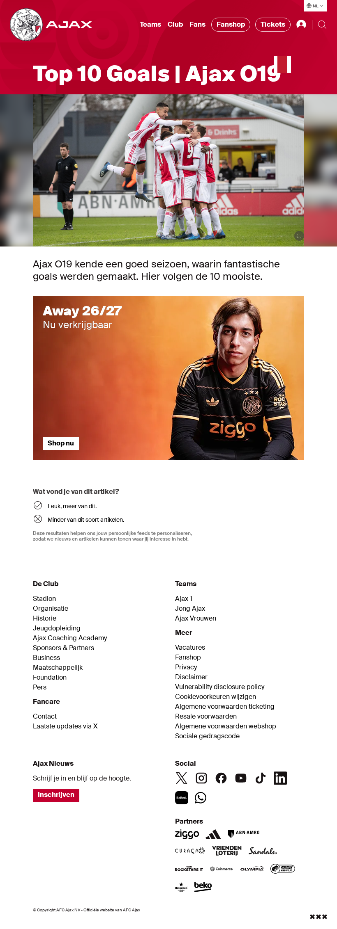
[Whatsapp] (200, 797)
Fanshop (231, 24)
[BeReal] (181, 797)
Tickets (273, 24)
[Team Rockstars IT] (189, 869)
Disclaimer (191, 677)
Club (175, 24)
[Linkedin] (280, 778)
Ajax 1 (183, 599)
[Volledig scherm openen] (299, 236)
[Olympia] (252, 869)
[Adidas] (213, 834)
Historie (44, 618)
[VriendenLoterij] (227, 851)
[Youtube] (240, 778)
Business (46, 658)
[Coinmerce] (221, 869)
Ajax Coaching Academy (70, 638)
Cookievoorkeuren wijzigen (215, 697)
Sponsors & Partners (63, 648)
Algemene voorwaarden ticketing (225, 707)
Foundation (50, 677)
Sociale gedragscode (207, 736)
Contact (45, 716)
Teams (150, 24)
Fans (197, 24)
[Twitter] (181, 778)
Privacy (186, 667)
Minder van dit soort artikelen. (86, 519)
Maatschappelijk (58, 668)
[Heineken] (181, 888)
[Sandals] (263, 851)
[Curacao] (190, 851)
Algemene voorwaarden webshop (225, 726)
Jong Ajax (190, 609)
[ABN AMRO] (243, 834)
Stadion (44, 599)
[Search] (322, 25)
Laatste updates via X (65, 726)
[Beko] (203, 888)
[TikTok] (260, 778)
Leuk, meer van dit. (72, 506)
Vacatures (190, 648)
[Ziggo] (187, 834)
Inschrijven (56, 794)
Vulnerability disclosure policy (219, 687)
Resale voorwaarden (206, 716)
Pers (39, 687)
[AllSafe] (282, 869)
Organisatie (50, 609)
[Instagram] (201, 778)
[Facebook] (221, 778)
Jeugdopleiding (57, 628)
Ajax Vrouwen (195, 618)
